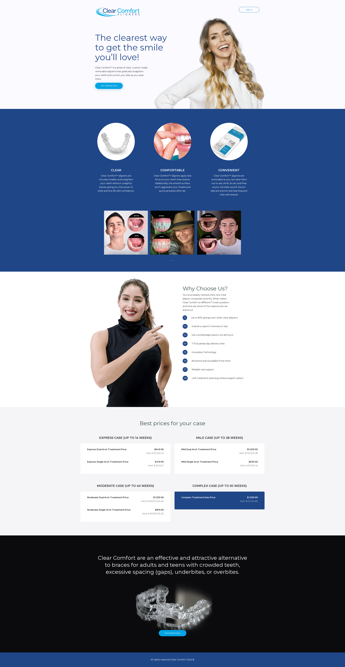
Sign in (249, 10)
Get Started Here (109, 85)
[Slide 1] (170, 260)
